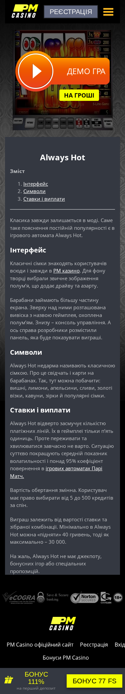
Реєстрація (71, 11)
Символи (34, 191)
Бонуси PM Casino (66, 657)
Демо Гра (86, 70)
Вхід (120, 644)
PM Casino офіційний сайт (40, 644)
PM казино (66, 270)
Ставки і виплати (44, 198)
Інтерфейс (35, 183)
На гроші (79, 95)
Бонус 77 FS (94, 681)
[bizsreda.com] (25, 17)
